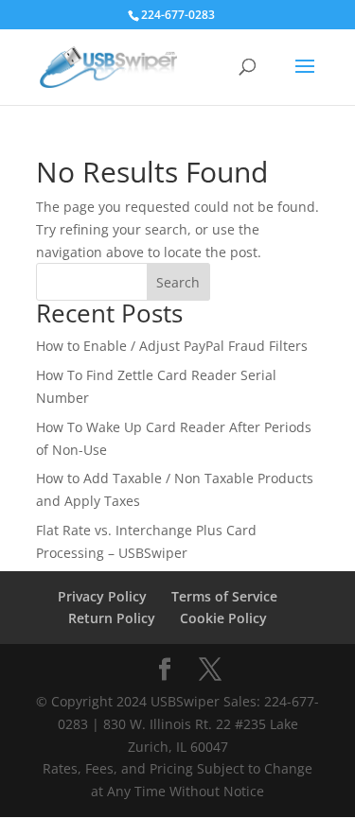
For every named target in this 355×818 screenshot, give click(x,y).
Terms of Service (224, 596)
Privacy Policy (102, 596)
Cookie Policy (223, 618)
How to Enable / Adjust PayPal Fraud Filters (172, 346)
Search (178, 282)
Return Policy (111, 618)
